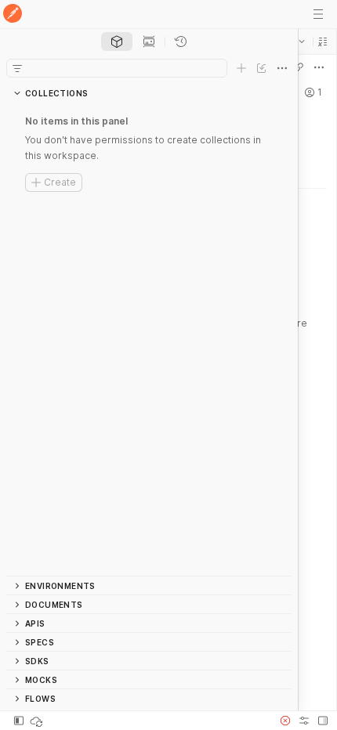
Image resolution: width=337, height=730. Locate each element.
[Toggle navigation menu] (318, 14)
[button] (322, 41)
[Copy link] (298, 67)
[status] (37, 720)
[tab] (116, 41)
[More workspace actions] (319, 67)
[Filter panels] (17, 68)
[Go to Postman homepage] (12, 14)
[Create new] (241, 68)
